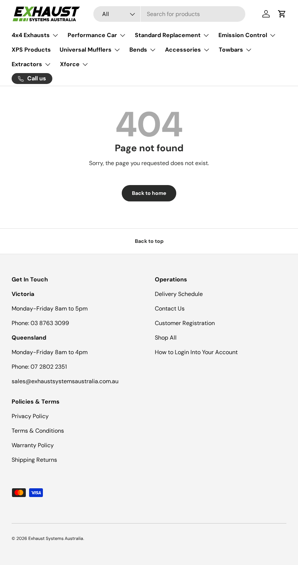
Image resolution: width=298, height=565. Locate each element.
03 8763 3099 (50, 323)
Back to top (149, 241)
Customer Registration (185, 323)
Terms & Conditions (38, 430)
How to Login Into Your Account (196, 352)
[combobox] (169, 14)
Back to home (149, 193)
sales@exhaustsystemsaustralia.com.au (65, 381)
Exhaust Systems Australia (55, 538)
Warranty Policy (33, 445)
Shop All (166, 337)
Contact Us (170, 308)
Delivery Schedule (179, 294)
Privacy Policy (30, 416)
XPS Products (31, 49)
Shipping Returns (34, 460)
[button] (282, 14)
